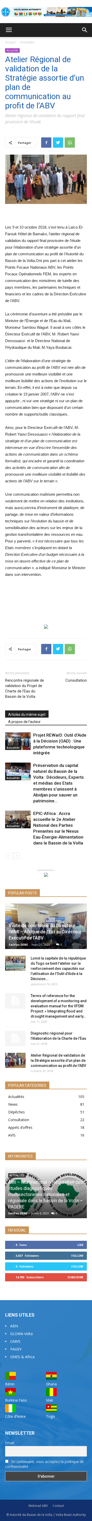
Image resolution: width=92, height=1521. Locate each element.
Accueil (10, 42)
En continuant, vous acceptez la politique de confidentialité (44, 1464)
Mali (49, 1400)
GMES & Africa (22, 1356)
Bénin (10, 1384)
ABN (14, 1325)
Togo (50, 1416)
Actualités (27, 42)
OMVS (15, 1341)
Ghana (51, 1384)
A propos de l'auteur (24, 722)
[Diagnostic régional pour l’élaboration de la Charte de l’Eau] (15, 1038)
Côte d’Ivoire (15, 1416)
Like (80, 1245)
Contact (58, 1506)
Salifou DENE (18, 944)
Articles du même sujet (26, 714)
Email (9, 1442)
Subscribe (75, 1277)
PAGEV (15, 1349)
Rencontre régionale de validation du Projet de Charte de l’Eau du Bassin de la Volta (24, 688)
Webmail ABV (38, 1506)
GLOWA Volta (21, 1333)
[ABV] (46, 12)
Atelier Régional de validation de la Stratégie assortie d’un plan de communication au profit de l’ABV (58, 1060)
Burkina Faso (16, 1400)
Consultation (76, 680)
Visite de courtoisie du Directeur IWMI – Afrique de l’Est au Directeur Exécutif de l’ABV (45, 932)
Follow (77, 1255)
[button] (85, 30)
